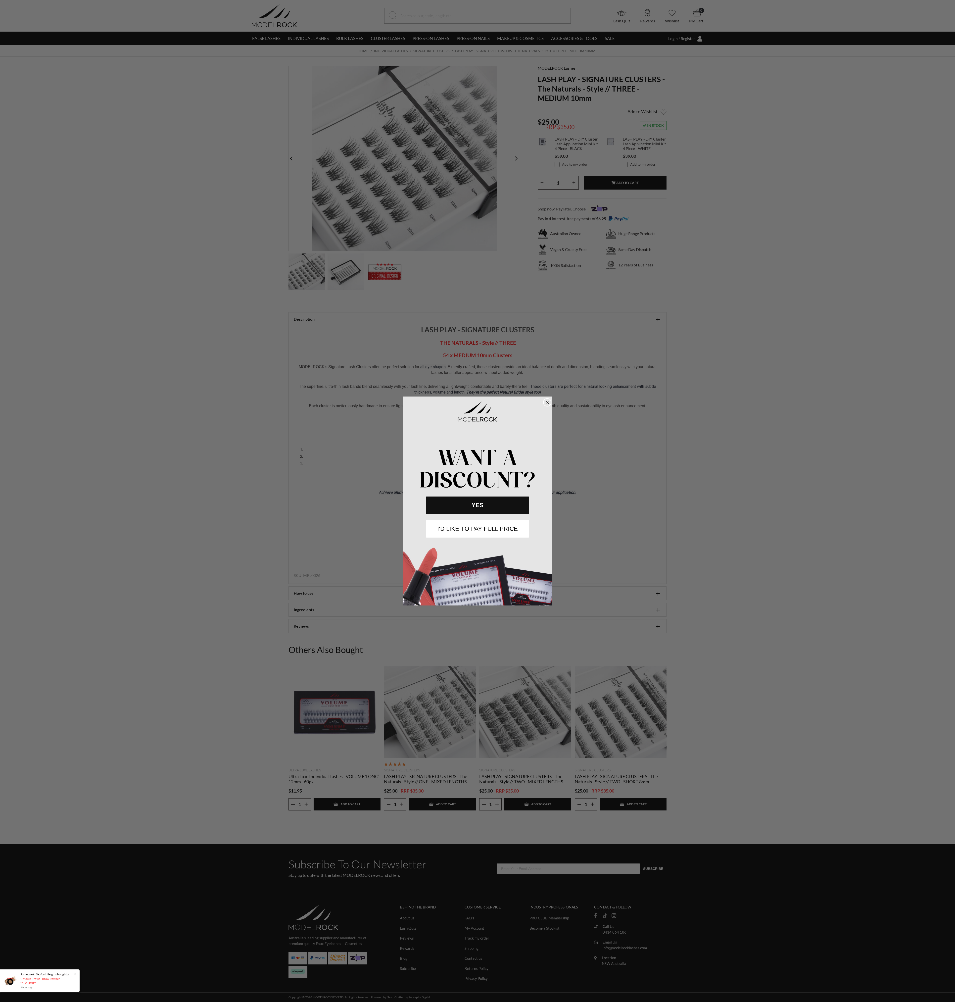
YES (477, 505)
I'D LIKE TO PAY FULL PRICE (477, 528)
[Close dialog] (547, 402)
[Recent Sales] (11, 980)
